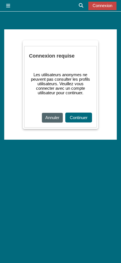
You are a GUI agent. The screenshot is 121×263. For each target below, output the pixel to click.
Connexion (102, 5)
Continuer (79, 117)
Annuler (52, 117)
